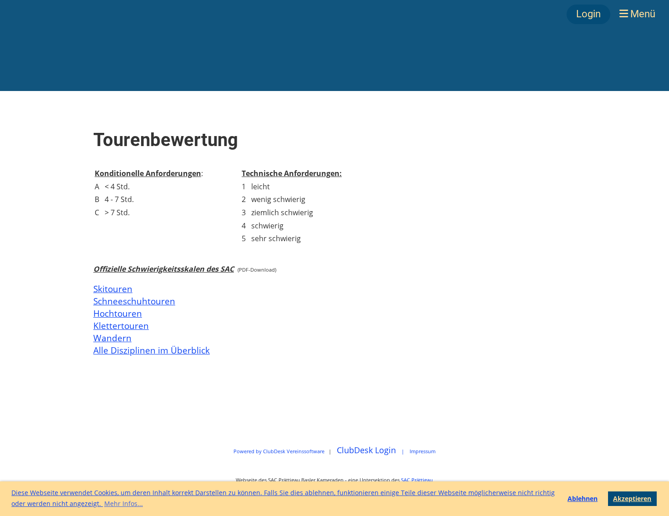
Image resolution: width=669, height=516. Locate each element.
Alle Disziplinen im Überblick (151, 350)
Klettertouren (121, 325)
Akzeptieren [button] (632, 498)
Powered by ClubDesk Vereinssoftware (278, 451)
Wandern (112, 338)
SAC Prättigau (417, 479)
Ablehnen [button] (583, 498)
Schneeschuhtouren (134, 301)
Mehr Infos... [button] (123, 503)
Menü (641, 14)
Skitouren (112, 289)
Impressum (423, 451)
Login (588, 14)
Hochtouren (117, 313)
